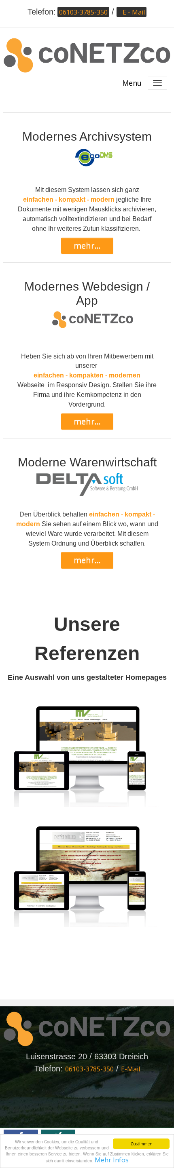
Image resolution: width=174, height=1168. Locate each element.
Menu (132, 83)
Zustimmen (141, 1144)
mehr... (87, 245)
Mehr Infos (112, 1159)
